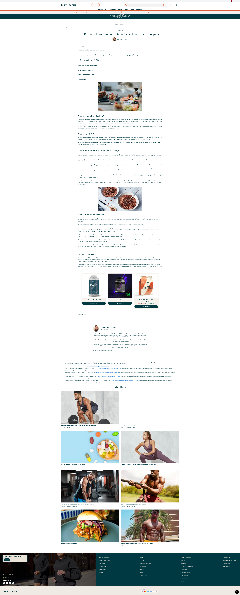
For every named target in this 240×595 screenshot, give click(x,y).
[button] (237, 592)
